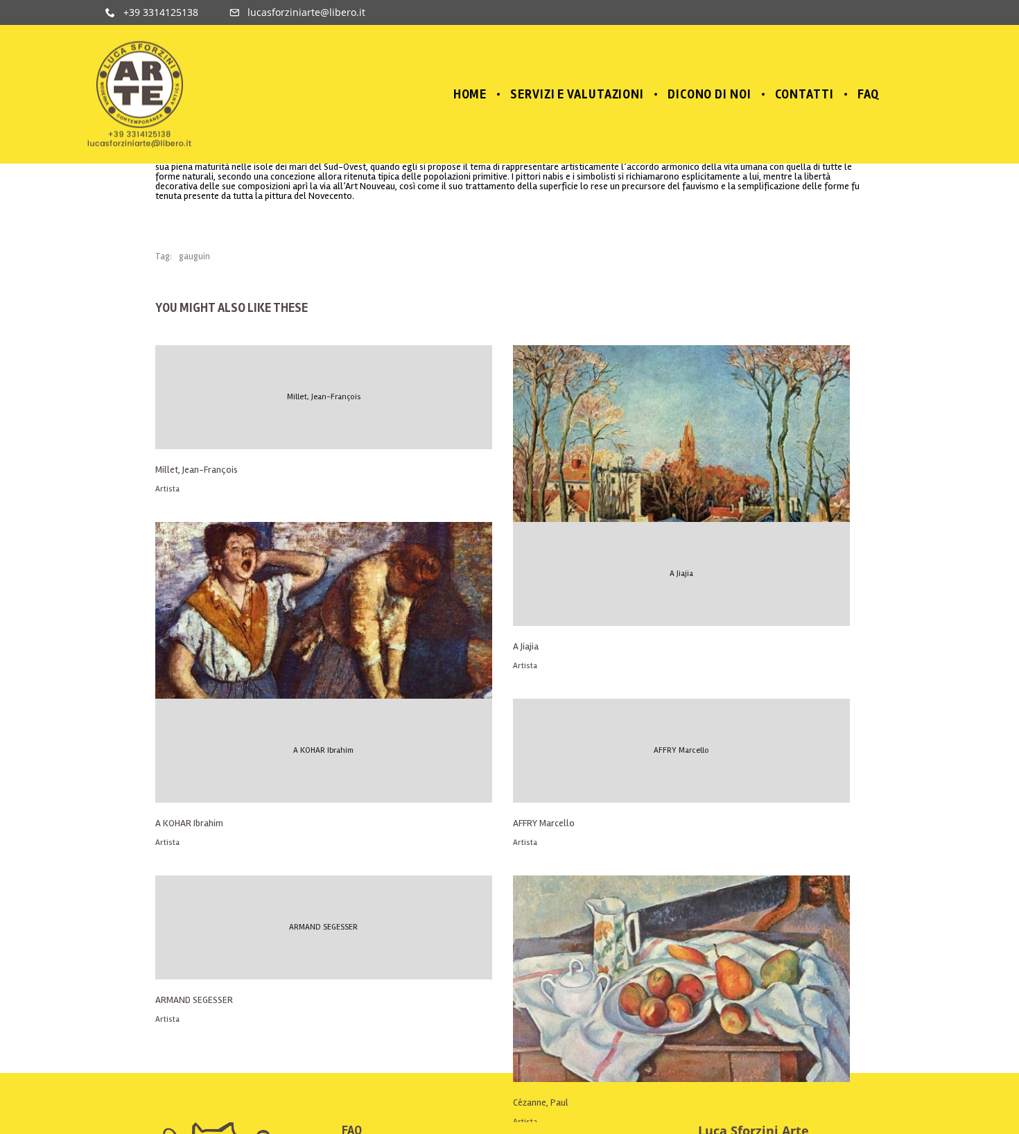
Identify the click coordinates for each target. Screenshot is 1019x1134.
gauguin (194, 256)
